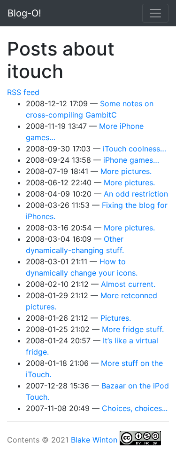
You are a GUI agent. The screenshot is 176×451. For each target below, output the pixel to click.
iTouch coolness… (134, 148)
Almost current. (128, 284)
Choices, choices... (135, 408)
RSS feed (23, 92)
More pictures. (126, 171)
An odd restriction (136, 193)
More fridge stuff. (133, 329)
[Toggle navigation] (155, 13)
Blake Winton (94, 439)
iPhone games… (131, 160)
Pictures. (115, 318)
